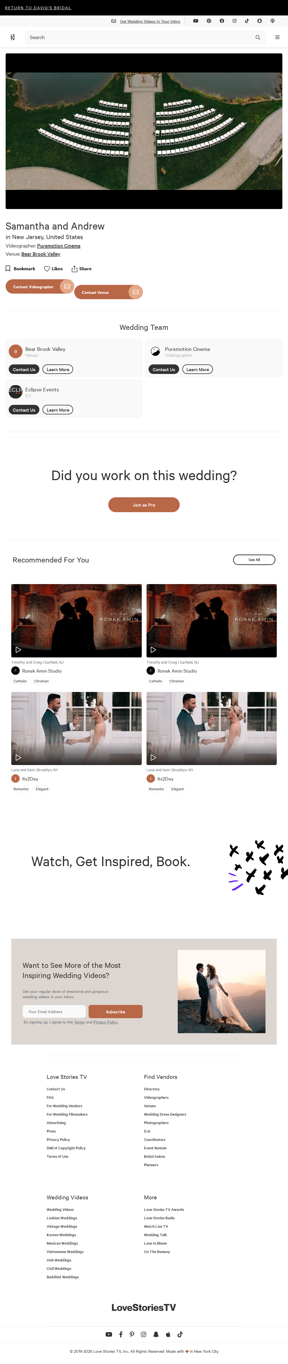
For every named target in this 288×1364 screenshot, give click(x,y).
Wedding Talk (155, 1234)
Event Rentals (155, 1147)
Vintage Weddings (62, 1226)
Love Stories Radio (159, 1217)
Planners (151, 1164)
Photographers (156, 1122)
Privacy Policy (105, 1022)
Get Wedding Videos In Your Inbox (150, 21)
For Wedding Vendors (64, 1105)
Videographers (156, 1097)
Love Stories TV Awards (164, 1209)
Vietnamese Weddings (65, 1251)
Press (51, 1131)
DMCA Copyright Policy (66, 1147)
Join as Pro (144, 504)
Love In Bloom (155, 1243)
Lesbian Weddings (62, 1217)
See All (254, 559)
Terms (79, 1022)
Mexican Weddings (62, 1243)
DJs (147, 1131)
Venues (150, 1105)
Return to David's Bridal (38, 7)
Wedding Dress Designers (165, 1114)
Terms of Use (57, 1156)
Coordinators (154, 1139)
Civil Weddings (59, 1268)
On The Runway (157, 1251)
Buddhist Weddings (63, 1276)
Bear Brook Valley (40, 253)
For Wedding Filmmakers (67, 1114)
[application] (144, 131)
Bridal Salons (154, 1156)
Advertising (56, 1122)
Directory (151, 1088)
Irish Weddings (59, 1260)
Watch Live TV (156, 1226)
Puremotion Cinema (58, 245)
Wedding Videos (60, 1209)
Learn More (58, 369)
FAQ (50, 1097)
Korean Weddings (61, 1234)
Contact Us (24, 369)
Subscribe (115, 1012)
